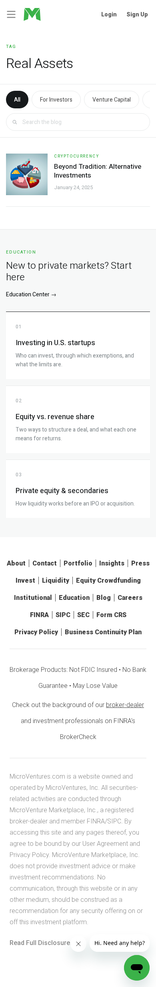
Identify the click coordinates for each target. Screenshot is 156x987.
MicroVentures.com (37, 776)
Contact (44, 563)
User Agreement (105, 843)
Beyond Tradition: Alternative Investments (97, 171)
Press (140, 563)
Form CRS (111, 615)
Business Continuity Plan (103, 632)
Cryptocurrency (76, 156)
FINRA (39, 615)
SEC (83, 615)
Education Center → (31, 294)
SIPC (63, 615)
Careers (130, 597)
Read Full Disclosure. (41, 943)
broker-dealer (125, 705)
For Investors (56, 100)
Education (74, 597)
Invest (25, 580)
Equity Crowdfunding (108, 580)
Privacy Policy (36, 632)
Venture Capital (111, 100)
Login (109, 14)
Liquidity (55, 580)
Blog (103, 597)
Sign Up (137, 14)
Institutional (33, 597)
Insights (111, 563)
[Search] (15, 122)
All (17, 100)
